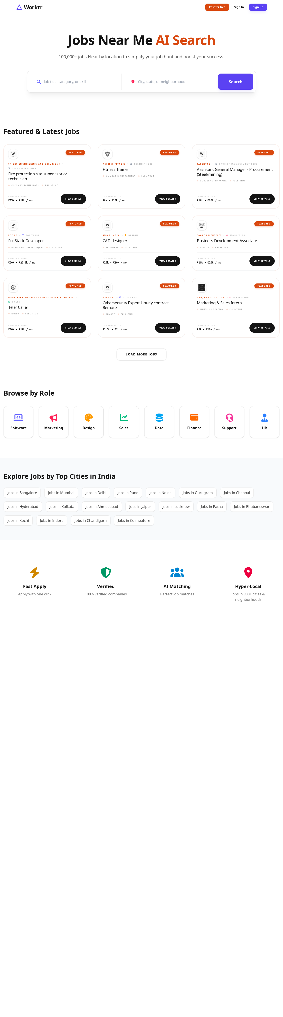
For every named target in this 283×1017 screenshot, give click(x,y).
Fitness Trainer (116, 169)
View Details (73, 199)
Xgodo (12, 235)
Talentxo (204, 164)
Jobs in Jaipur (140, 506)
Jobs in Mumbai (61, 492)
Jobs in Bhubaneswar (252, 506)
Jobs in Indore (52, 520)
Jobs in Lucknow (176, 506)
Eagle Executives (209, 235)
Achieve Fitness (114, 164)
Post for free (217, 7)
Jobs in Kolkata (61, 506)
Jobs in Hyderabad (22, 506)
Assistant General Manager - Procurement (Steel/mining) (235, 172)
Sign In (239, 7)
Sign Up (258, 7)
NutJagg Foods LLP (211, 297)
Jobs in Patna (212, 506)
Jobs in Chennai (237, 492)
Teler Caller (18, 307)
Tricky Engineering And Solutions (34, 164)
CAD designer (115, 240)
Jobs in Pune (127, 492)
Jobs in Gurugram (198, 492)
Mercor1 (109, 297)
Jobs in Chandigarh (91, 520)
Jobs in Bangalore (22, 492)
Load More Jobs (141, 354)
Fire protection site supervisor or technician (37, 176)
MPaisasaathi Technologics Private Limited (41, 297)
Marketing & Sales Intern (219, 303)
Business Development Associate (227, 240)
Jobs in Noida (160, 492)
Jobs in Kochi (18, 520)
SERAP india (111, 235)
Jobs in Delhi (95, 492)
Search (236, 81)
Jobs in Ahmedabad (101, 506)
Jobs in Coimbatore (134, 520)
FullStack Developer (26, 240)
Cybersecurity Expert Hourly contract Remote (136, 305)
